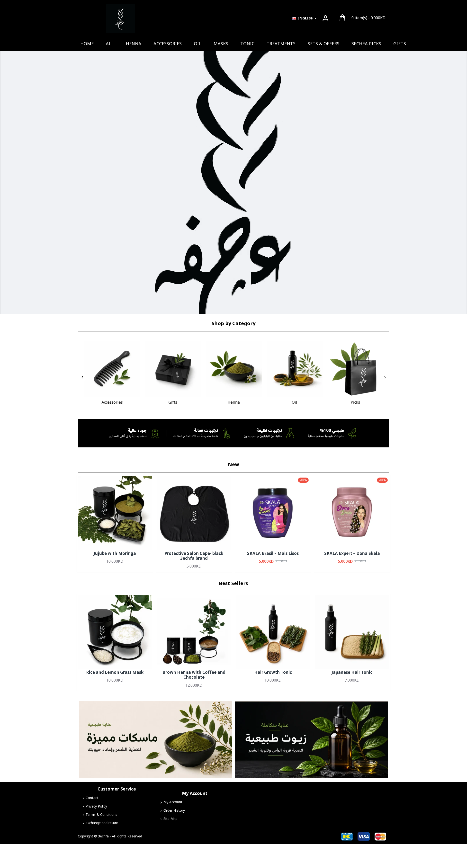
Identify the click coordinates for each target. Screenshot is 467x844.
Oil (294, 403)
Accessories (112, 403)
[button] (82, 377)
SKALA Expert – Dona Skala (352, 553)
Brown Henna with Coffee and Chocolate (193, 675)
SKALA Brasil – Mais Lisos (273, 553)
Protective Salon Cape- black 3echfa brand (193, 556)
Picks (355, 403)
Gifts (172, 403)
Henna (233, 403)
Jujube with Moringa (115, 553)
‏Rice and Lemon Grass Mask (115, 672)
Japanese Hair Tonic (352, 672)
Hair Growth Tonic (273, 672)
